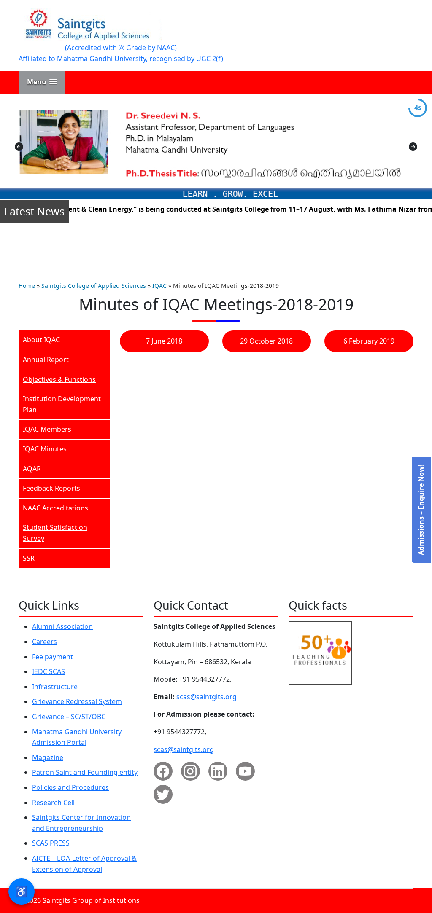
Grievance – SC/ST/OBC (68, 716)
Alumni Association (62, 626)
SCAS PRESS (51, 843)
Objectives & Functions (59, 379)
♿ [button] (21, 891)
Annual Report (46, 359)
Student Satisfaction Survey (55, 533)
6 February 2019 (368, 341)
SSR (29, 558)
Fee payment (52, 656)
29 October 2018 (266, 341)
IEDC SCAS (48, 671)
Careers (44, 641)
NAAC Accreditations (55, 508)
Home (27, 286)
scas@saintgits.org (206, 696)
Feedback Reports (51, 488)
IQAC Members (47, 429)
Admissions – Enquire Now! (421, 509)
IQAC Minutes (45, 449)
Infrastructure (55, 686)
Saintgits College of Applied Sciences (93, 286)
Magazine (47, 757)
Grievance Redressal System (77, 701)
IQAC (159, 286)
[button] (42, 82)
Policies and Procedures (70, 787)
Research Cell (53, 802)
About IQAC (41, 339)
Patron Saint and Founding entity (85, 772)
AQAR (32, 468)
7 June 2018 (164, 341)
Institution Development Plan (62, 404)
